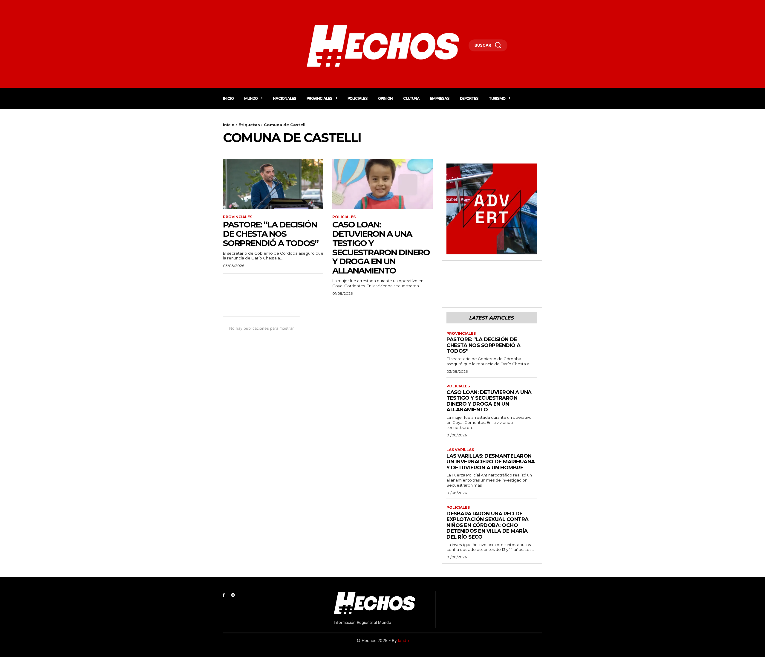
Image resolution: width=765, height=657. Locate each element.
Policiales (344, 217)
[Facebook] (224, 595)
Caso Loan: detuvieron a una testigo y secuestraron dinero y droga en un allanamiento (381, 247)
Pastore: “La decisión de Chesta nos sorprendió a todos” (270, 233)
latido (403, 640)
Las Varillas (460, 450)
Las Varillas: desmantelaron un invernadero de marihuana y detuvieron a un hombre (490, 461)
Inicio (229, 124)
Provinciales (237, 217)
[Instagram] (233, 595)
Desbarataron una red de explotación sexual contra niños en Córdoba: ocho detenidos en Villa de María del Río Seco (487, 525)
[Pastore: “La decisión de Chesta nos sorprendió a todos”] (273, 184)
